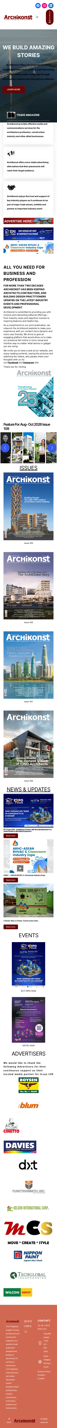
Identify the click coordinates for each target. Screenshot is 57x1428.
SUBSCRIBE (50, 17)
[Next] (51, 447)
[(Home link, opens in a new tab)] (18, 17)
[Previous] (5, 447)
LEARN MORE (13, 89)
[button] (17, 447)
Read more (10, 836)
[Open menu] (37, 17)
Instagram (28, 362)
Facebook (13, 362)
